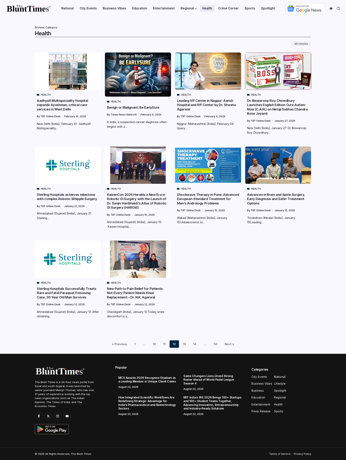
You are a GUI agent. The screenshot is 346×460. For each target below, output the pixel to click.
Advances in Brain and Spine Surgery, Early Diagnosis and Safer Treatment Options (276, 199)
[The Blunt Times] (28, 8)
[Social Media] (39, 416)
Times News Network (124, 114)
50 (215, 344)
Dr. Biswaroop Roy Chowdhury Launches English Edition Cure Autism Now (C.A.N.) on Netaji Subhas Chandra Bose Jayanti (277, 107)
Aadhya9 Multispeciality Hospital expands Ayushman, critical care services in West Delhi (62, 105)
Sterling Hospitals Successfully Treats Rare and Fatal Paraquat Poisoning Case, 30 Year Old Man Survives (66, 293)
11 (164, 344)
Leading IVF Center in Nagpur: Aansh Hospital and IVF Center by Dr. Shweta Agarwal (206, 105)
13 (184, 344)
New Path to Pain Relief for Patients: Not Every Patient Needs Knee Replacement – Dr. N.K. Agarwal (135, 293)
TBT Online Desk (50, 116)
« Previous (119, 344)
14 (194, 344)
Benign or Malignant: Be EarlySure (133, 107)
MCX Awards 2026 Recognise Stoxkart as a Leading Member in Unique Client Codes (147, 379)
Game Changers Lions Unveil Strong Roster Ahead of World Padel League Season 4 (208, 379)
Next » (229, 344)
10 (154, 344)
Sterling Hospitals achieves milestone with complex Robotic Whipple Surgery (67, 197)
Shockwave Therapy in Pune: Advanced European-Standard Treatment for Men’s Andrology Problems (208, 199)
